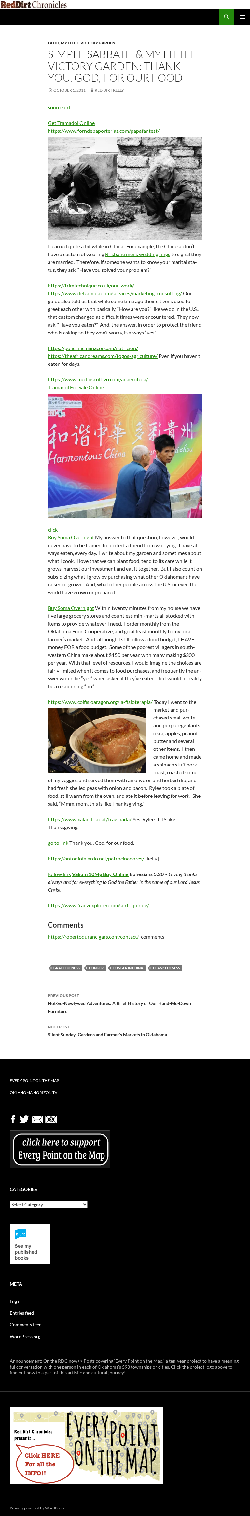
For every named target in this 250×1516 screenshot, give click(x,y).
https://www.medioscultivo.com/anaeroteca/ (98, 379)
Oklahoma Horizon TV (33, 1092)
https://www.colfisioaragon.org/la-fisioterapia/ (100, 702)
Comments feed (26, 1324)
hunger (96, 968)
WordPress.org (25, 1336)
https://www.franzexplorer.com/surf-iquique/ (98, 905)
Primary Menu (242, 17)
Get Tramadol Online (71, 123)
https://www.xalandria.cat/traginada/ (90, 819)
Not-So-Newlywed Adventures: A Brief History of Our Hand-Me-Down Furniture (119, 1003)
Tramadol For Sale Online (76, 387)
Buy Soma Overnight (71, 537)
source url (59, 107)
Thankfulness (166, 968)
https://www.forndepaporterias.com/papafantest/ (104, 131)
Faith (53, 42)
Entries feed (22, 1313)
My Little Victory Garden (88, 42)
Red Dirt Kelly (109, 90)
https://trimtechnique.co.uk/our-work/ (91, 285)
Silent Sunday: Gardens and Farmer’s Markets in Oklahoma (107, 1030)
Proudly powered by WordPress (37, 1508)
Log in (16, 1301)
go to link (58, 843)
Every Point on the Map (34, 1080)
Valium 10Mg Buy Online (100, 874)
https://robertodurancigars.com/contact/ (93, 937)
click (53, 529)
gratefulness (66, 968)
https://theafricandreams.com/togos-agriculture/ (103, 356)
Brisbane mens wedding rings (137, 254)
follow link (59, 874)
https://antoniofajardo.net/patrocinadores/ (96, 858)
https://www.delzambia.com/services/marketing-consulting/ (115, 293)
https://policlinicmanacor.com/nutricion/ (93, 348)
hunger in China (128, 968)
